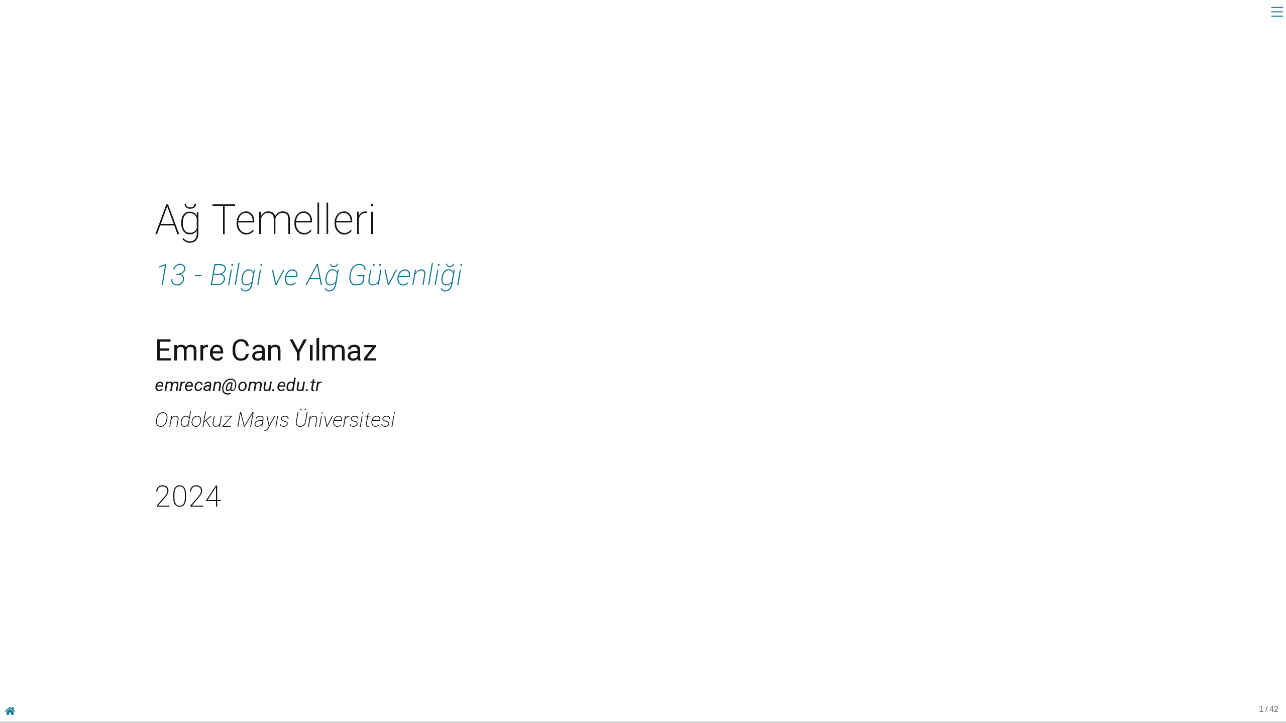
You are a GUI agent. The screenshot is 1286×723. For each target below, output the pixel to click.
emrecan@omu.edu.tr (238, 385)
